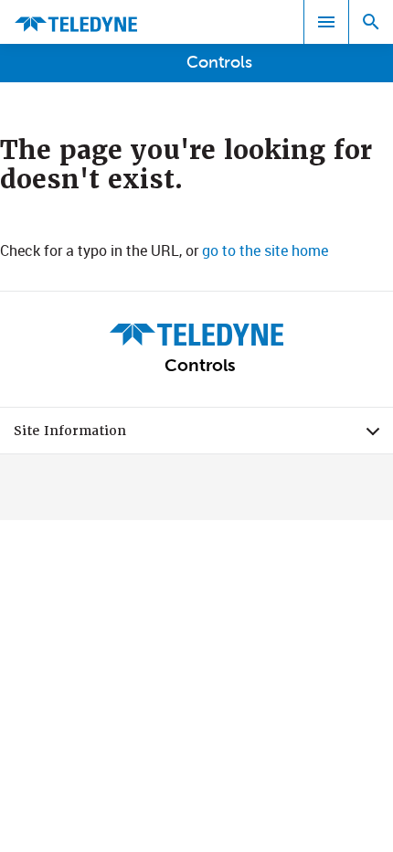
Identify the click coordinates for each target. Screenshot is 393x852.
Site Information (203, 435)
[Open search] (371, 22)
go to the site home (265, 250)
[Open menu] (326, 22)
